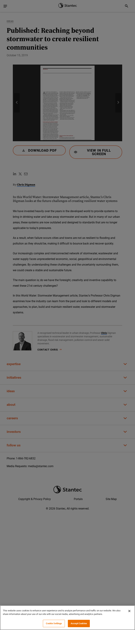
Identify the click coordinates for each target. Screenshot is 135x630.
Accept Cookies (79, 623)
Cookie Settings (54, 623)
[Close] (129, 611)
